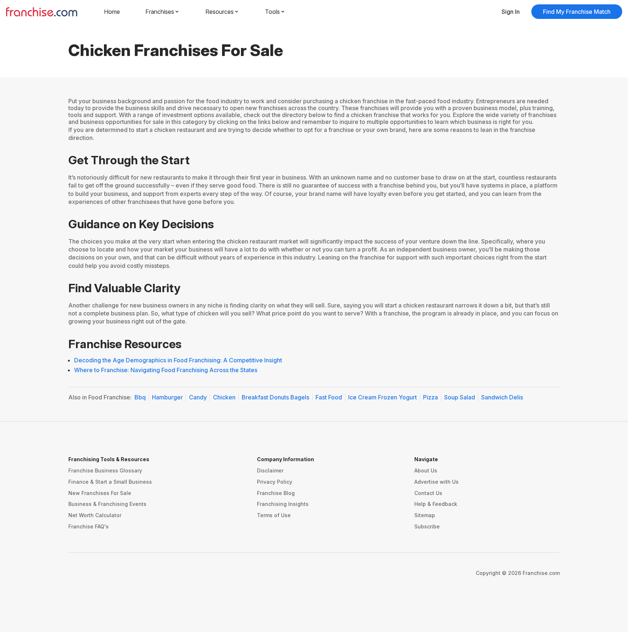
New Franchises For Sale (99, 493)
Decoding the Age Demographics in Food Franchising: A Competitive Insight (178, 360)
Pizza (430, 397)
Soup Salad (459, 397)
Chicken (224, 397)
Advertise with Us (436, 482)
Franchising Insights (283, 504)
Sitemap (424, 515)
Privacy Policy (274, 482)
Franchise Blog (276, 493)
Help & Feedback (435, 504)
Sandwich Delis (502, 397)
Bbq (140, 397)
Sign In (511, 11)
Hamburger (167, 397)
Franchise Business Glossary (105, 470)
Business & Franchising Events (107, 504)
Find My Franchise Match (577, 11)
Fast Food (328, 397)
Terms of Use (274, 515)
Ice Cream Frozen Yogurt (382, 397)
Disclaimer (270, 470)
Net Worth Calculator (94, 515)
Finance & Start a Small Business (110, 482)
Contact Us (428, 493)
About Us (425, 470)
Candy (198, 397)
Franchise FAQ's (88, 526)
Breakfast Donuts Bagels (275, 397)
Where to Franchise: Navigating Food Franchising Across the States (165, 370)
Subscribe (427, 526)
